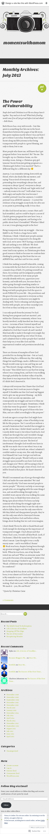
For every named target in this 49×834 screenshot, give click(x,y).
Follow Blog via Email (14, 786)
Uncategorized (12, 751)
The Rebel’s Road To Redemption (19, 626)
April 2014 (10, 718)
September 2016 (13, 699)
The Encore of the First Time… (30, 671)
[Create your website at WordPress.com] (24, 3)
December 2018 (13, 694)
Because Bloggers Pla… (17, 658)
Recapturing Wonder (15, 636)
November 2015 (13, 705)
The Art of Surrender (15, 633)
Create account (12, 765)
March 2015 (11, 707)
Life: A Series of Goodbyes (17, 628)
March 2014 (11, 720)
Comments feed (13, 773)
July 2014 (10, 715)
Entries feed (11, 770)
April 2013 (10, 736)
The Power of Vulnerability (18, 103)
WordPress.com (13, 776)
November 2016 (13, 697)
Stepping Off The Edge (15, 631)
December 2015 (13, 702)
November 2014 (13, 713)
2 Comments (8, 600)
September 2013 (13, 726)
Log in (9, 768)
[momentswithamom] (24, 21)
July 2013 (10, 731)
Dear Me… (33, 658)
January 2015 (11, 710)
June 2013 (10, 733)
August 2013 (11, 728)
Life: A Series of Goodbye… (26, 651)
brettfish (12, 664)
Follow (6, 805)
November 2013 (13, 723)
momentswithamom (24, 42)
